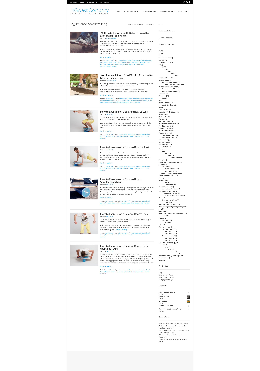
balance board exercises (134, 60)
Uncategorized (164, 121)
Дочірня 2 (165, 147)
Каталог (165, 167)
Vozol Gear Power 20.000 (167, 124)
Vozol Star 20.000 (165, 128)
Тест (160, 225)
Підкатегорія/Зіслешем (174, 195)
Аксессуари (163, 140)
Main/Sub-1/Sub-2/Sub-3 (167, 112)
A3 (169, 71)
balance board (123, 60)
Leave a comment (111, 66)
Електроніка (169, 171)
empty (161, 100)
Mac (163, 98)
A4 (172, 73)
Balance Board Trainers (131, 11)
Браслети (165, 216)
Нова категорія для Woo (168, 204)
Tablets (161, 119)
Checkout (81, 2)
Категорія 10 (169, 231)
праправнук (175, 157)
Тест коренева (164, 227)
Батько (161, 149)
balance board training (115, 62)
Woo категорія (164, 133)
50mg (167, 222)
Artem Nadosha (164, 78)
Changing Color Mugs (167, 11)
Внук (166, 153)
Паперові (162, 211)
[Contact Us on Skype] (187, 2)
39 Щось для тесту (166, 62)
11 (159, 53)
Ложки (167, 202)
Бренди (162, 160)
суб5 (175, 253)
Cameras (162, 93)
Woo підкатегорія (168, 135)
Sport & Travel (104, 2)
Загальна (162, 180)
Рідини (161, 218)
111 (160, 55)
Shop (118, 11)
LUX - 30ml (165, 220)
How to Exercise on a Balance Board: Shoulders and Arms (121, 181)
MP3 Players (163, 114)
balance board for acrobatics (136, 99)
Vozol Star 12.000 (165, 126)
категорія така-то (166, 187)
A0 (160, 65)
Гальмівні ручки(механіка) (169, 162)
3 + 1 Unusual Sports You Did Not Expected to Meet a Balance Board (126, 77)
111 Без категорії (165, 58)
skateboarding (127, 64)
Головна (162, 164)
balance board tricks (123, 102)
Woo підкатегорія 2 (169, 137)
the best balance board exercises (134, 136)
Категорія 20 (169, 238)
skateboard (119, 64)
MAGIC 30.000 (163, 110)
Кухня (161, 198)
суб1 (163, 245)
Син (163, 151)
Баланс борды (164, 142)
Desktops (162, 96)
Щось (161, 260)
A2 (166, 69)
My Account (73, 2)
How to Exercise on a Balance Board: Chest (124, 147)
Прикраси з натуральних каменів (171, 214)
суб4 (172, 251)
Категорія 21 (169, 240)
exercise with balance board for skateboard (134, 62)
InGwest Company (89, 10)
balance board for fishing (114, 100)
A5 (175, 75)
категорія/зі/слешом (170, 189)
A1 (163, 67)
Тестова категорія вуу (167, 243)
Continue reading (106, 57)
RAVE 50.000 (163, 117)
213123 (161, 60)
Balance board (164, 80)
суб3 (169, 249)
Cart (87, 2)
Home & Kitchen (94, 2)
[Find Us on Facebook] (189, 2)
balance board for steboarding (130, 100)
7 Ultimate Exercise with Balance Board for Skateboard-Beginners (125, 34)
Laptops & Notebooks (167, 105)
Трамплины (169, 184)
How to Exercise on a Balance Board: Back (124, 214)
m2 (160, 107)
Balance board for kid (170, 82)
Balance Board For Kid (149, 11)
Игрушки (165, 182)
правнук (171, 155)
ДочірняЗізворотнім (169, 193)
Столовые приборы (169, 200)
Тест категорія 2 (168, 236)
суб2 (166, 247)
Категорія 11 (169, 234)
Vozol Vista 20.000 (165, 131)
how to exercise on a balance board (115, 136)
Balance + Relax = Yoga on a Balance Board (173, 324)
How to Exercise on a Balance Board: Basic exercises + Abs (124, 247)
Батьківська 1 (164, 144)
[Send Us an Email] (184, 2)
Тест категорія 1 (168, 229)
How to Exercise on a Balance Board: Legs (124, 111)
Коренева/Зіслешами (167, 191)
